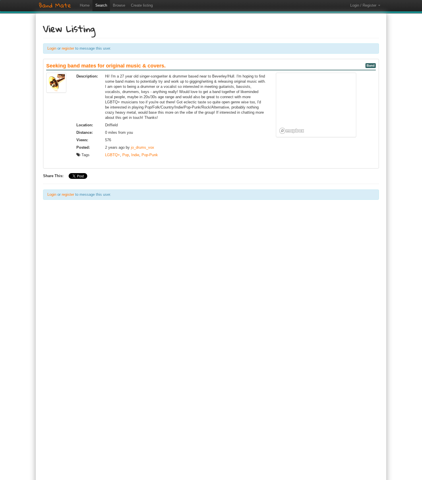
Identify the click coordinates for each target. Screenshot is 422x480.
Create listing (142, 5)
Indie (135, 155)
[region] (316, 105)
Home (85, 5)
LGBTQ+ (112, 155)
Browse (119, 5)
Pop (125, 155)
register (68, 48)
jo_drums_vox (142, 147)
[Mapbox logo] (291, 130)
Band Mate (55, 5)
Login (51, 48)
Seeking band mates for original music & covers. (106, 66)
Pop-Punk (150, 155)
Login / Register (364, 5)
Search (101, 5)
